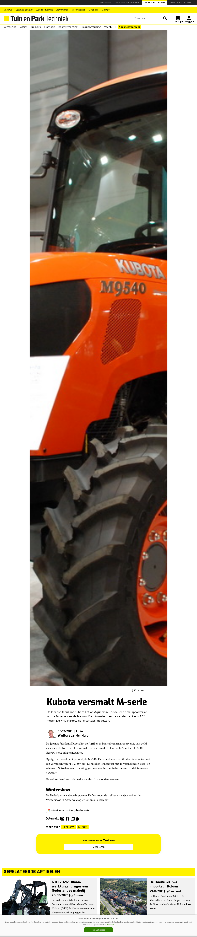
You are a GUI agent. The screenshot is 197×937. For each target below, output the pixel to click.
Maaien (23, 27)
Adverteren (62, 10)
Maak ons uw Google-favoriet (71, 810)
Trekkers (36, 27)
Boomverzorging (68, 27)
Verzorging (10, 27)
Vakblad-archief (24, 10)
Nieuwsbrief (78, 10)
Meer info (110, 925)
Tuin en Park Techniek (154, 2)
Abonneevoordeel (129, 27)
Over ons (93, 10)
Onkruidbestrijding (91, 27)
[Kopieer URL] (78, 818)
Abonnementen (44, 10)
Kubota (83, 827)
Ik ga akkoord (98, 930)
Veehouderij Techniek (180, 2)
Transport (49, 27)
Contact (106, 10)
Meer (107, 27)
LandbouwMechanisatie (127, 2)
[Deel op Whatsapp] (63, 818)
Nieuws (8, 10)
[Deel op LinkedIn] (73, 818)
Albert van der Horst (75, 736)
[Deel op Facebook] (68, 818)
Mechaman (105, 2)
